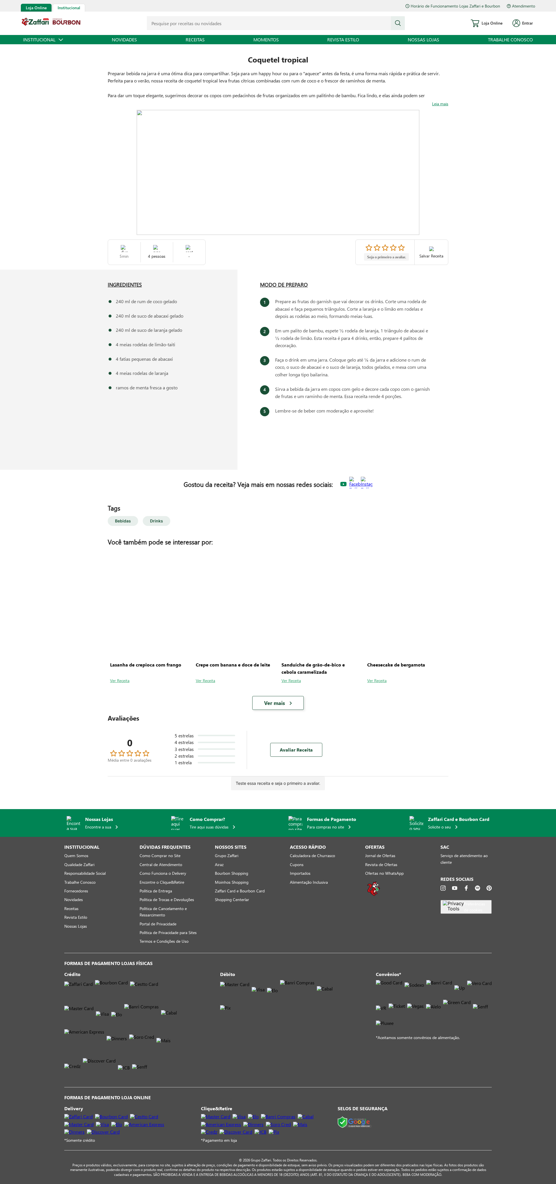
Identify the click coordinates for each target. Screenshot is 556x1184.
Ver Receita (119, 680)
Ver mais (274, 702)
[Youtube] (454, 888)
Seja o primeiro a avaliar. (386, 257)
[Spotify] (477, 888)
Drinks (156, 520)
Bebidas (123, 520)
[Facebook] (466, 888)
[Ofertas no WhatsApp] (373, 895)
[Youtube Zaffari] (343, 484)
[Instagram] (443, 888)
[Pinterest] (489, 888)
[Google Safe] (355, 1122)
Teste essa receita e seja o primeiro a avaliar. (278, 783)
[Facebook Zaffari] (355, 484)
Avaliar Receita (296, 750)
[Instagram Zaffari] (366, 484)
